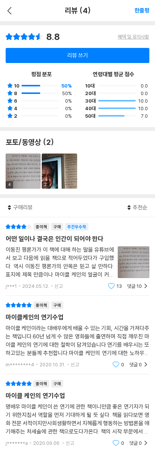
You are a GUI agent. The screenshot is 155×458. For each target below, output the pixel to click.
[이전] (8, 10)
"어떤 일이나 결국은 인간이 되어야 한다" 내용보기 (77, 256)
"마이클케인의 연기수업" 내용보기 (77, 335)
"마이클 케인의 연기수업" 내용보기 (77, 413)
